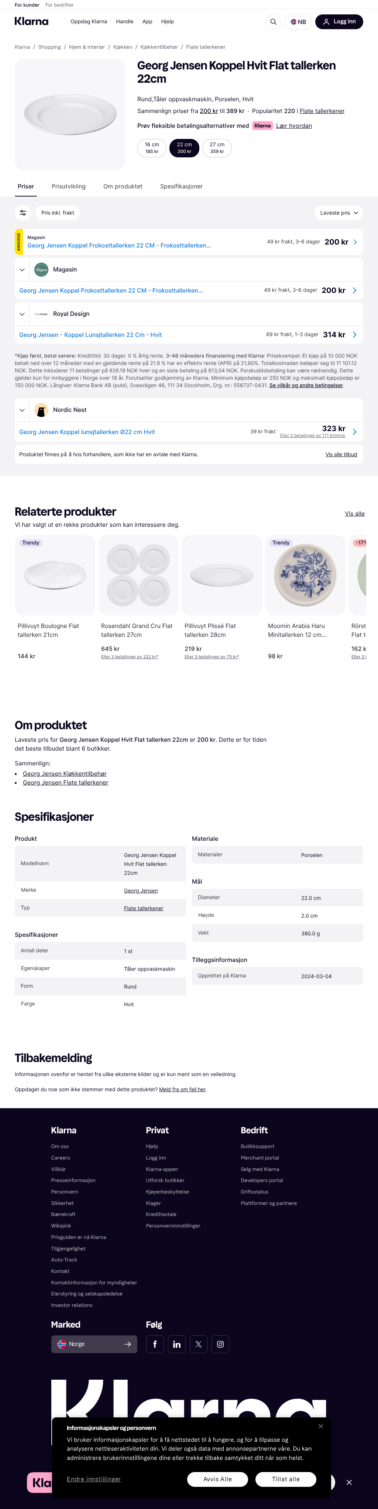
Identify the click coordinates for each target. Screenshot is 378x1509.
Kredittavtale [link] (161, 1214)
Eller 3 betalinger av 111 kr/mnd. (313, 435)
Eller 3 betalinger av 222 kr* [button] (129, 656)
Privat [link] (157, 1130)
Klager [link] (153, 1203)
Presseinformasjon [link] (73, 1180)
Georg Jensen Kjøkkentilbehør (65, 773)
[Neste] (353, 597)
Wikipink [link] (61, 1226)
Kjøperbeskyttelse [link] (167, 1192)
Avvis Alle (217, 1479)
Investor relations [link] (72, 1305)
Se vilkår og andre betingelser (306, 385)
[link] (155, 1344)
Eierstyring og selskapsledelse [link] (87, 1294)
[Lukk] (321, 1426)
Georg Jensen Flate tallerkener (65, 782)
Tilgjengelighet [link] (68, 1249)
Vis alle (355, 513)
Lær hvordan (294, 125)
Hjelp (167, 21)
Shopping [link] (49, 47)
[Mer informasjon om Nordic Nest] (22, 410)
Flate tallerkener (322, 111)
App (147, 21)
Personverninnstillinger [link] (173, 1226)
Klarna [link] (22, 47)
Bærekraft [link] (63, 1214)
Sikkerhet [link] (62, 1203)
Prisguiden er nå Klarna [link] (78, 1237)
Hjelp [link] (152, 1146)
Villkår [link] (58, 1169)
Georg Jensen (141, 891)
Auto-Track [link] (64, 1260)
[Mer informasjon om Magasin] (22, 269)
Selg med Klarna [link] (260, 1169)
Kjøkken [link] (123, 47)
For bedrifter (59, 5)
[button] (298, 22)
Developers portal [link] (262, 1180)
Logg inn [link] (156, 1158)
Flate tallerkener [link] (206, 47)
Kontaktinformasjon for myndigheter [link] (94, 1283)
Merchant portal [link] (260, 1158)
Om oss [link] (60, 1146)
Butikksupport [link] (257, 1146)
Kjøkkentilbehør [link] (159, 47)
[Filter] (23, 212)
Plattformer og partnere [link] (269, 1203)
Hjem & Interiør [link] (87, 47)
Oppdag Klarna (89, 21)
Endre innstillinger (94, 1479)
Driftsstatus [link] (254, 1192)
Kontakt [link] (60, 1271)
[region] (191, 1457)
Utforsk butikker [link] (165, 1180)
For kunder (27, 5)
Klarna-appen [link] (162, 1169)
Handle (125, 21)
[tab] (26, 186)
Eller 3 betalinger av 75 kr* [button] (212, 656)
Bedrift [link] (254, 1130)
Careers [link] (60, 1158)
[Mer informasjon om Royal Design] (22, 314)
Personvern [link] (65, 1192)
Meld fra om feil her (182, 1089)
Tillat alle (286, 1479)
